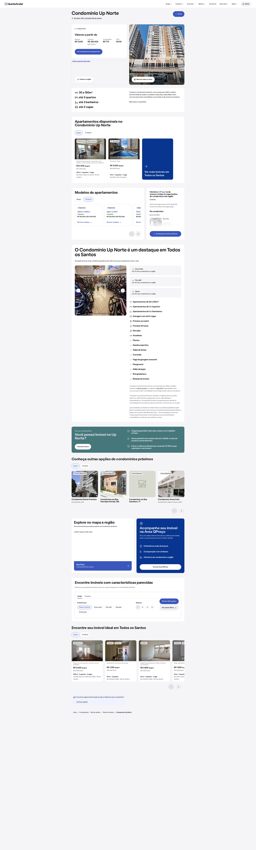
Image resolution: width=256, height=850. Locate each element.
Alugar (168, 4)
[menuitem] (169, 4)
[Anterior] (131, 234)
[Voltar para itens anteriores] (78, 291)
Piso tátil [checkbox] (109, 607)
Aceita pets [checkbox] (83, 612)
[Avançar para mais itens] (123, 291)
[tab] (79, 596)
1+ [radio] (138, 607)
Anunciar (190, 4)
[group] (90, 159)
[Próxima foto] (102, 149)
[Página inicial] (14, 4)
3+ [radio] (147, 607)
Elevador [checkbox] (119, 607)
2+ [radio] (143, 607)
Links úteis (223, 4)
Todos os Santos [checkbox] (84, 607)
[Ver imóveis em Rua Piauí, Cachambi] (81, 61)
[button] (90, 159)
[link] (169, 601)
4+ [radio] (152, 607)
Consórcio (212, 4)
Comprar (179, 4)
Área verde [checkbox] (98, 607)
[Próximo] (138, 234)
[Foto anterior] (78, 149)
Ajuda (234, 4)
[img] (85, 484)
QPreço (201, 4)
